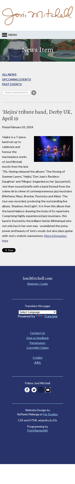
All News (9, 74)
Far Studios (50, 414)
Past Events (12, 84)
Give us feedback (37, 338)
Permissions (37, 343)
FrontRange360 (37, 430)
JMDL (37, 362)
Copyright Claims (37, 347)
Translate (51, 316)
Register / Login (37, 283)
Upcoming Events (16, 79)
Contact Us (37, 333)
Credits (37, 357)
